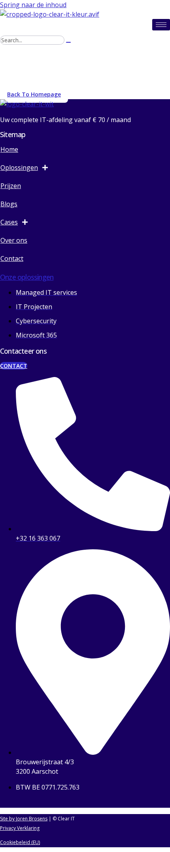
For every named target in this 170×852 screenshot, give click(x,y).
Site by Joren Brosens (23, 818)
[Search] (68, 42)
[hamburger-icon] (161, 24)
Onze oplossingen (26, 277)
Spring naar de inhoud (33, 4)
